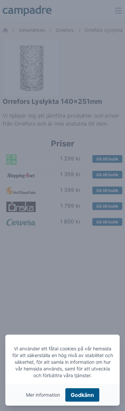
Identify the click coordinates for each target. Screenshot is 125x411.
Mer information (43, 395)
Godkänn (82, 395)
